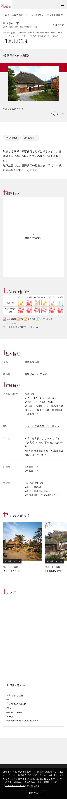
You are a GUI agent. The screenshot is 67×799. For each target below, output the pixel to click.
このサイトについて (15, 785)
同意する (33, 792)
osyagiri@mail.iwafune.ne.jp (22, 720)
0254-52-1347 (18, 704)
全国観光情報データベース (22, 15)
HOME (6, 15)
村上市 (46, 15)
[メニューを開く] (61, 4)
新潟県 (38, 15)
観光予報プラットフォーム (26, 327)
